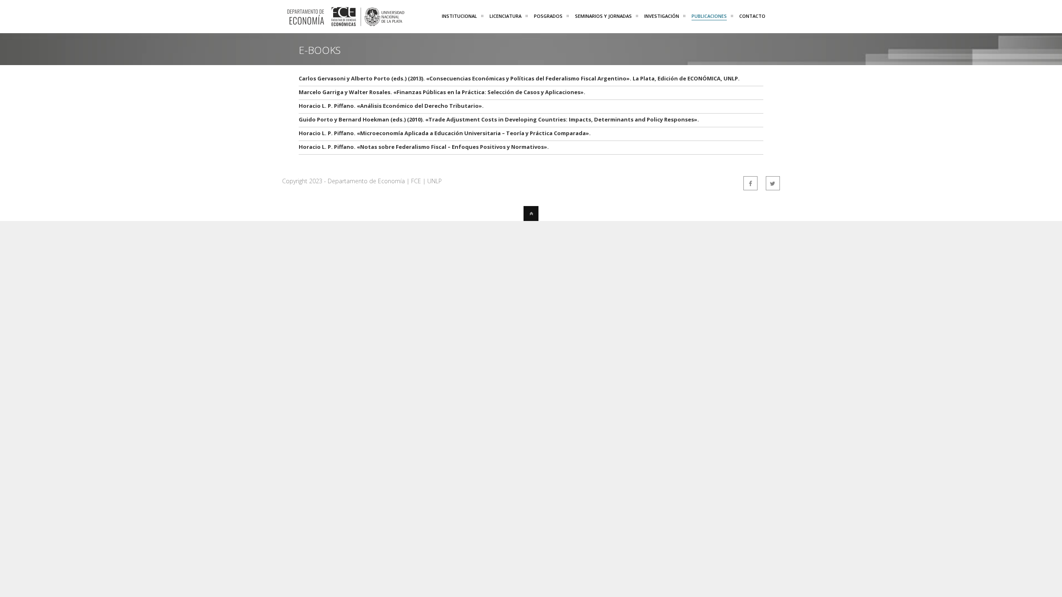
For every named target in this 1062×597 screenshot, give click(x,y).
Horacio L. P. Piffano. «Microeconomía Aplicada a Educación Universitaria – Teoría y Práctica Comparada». (445, 133)
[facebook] (750, 183)
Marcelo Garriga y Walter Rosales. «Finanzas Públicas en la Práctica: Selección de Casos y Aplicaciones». (442, 92)
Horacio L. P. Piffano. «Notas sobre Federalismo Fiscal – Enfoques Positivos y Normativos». (424, 146)
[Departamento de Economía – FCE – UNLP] (345, 22)
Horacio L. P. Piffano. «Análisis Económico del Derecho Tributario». (391, 105)
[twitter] (773, 183)
